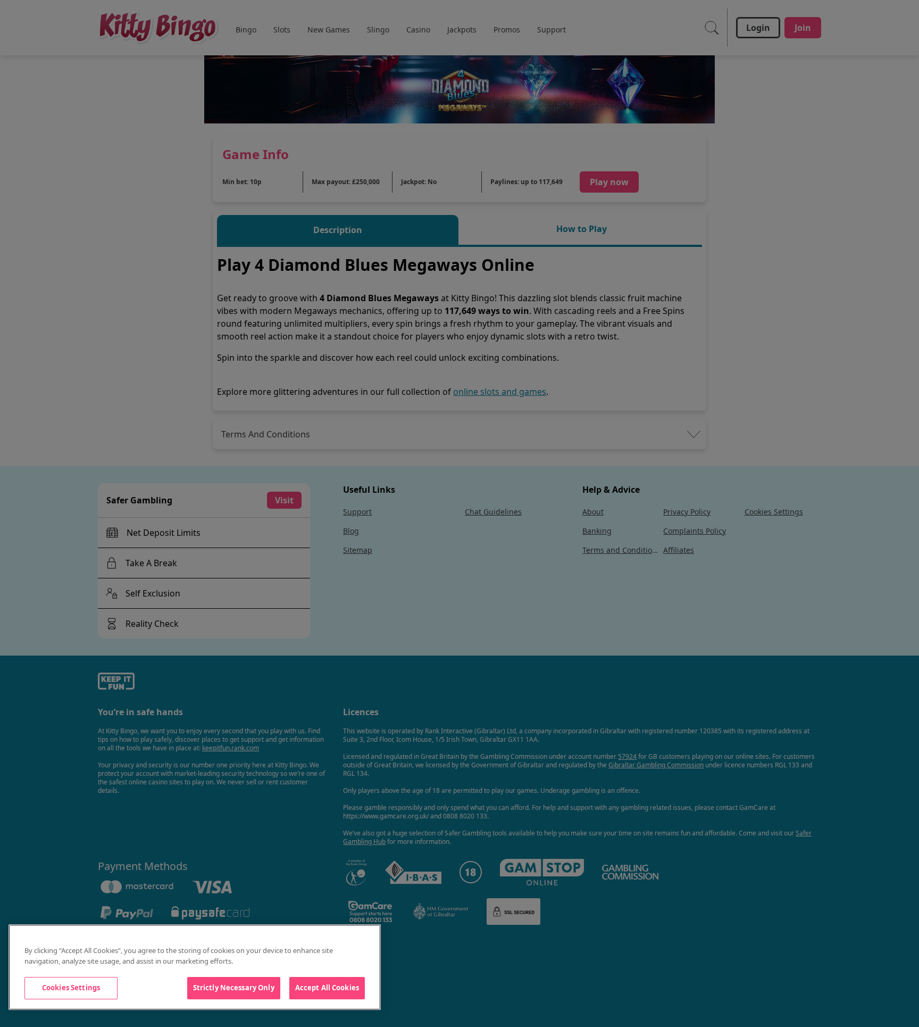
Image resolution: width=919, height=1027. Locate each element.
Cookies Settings (71, 987)
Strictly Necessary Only (233, 987)
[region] (195, 967)
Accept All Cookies (327, 987)
